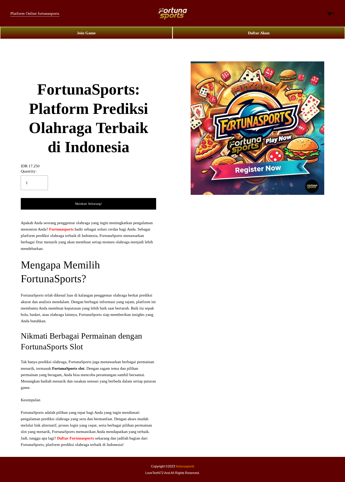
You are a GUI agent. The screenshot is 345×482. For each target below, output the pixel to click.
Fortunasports (61, 229)
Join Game (86, 33)
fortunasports (185, 466)
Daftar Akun (259, 33)
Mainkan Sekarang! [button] (88, 203)
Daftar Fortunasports (75, 438)
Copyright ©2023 (163, 466)
